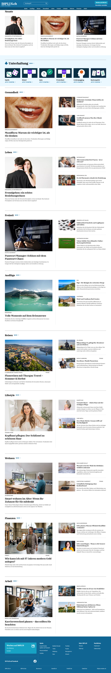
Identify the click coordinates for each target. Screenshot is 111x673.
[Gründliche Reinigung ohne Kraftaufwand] (67, 486)
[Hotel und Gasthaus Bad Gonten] (67, 301)
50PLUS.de (23, 669)
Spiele (41, 643)
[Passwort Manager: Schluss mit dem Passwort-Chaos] (91, 25)
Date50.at (84, 669)
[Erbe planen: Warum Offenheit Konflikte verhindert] (67, 528)
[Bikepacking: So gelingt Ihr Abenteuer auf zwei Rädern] (67, 345)
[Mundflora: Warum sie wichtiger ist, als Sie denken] (55, 25)
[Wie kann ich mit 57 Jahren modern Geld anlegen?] (28, 538)
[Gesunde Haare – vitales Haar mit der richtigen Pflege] (67, 405)
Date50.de (69, 669)
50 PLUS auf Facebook (11, 661)
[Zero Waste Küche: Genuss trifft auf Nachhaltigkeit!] (67, 423)
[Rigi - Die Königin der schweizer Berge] (67, 285)
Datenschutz (97, 648)
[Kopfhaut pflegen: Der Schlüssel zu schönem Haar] (28, 415)
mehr (31, 63)
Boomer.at (38, 669)
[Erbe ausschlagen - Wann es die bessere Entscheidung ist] (67, 546)
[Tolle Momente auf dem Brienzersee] (28, 295)
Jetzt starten (9, 82)
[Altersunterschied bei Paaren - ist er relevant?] (67, 162)
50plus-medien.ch (101, 669)
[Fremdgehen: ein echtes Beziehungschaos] (20, 25)
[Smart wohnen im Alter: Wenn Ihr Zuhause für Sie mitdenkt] (28, 478)
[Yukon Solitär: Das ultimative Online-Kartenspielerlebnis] (67, 243)
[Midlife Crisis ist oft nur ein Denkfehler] (67, 591)
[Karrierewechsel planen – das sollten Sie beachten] (28, 601)
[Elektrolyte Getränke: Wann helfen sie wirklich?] (67, 102)
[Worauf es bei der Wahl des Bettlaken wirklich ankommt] (67, 468)
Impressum (97, 646)
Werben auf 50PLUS (101, 2)
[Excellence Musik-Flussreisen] (67, 363)
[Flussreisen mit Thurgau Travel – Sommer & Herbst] (28, 355)
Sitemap (81, 648)
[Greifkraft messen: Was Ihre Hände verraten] (67, 120)
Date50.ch (54, 669)
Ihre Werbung (10, 648)
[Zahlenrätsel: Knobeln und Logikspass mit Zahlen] (67, 225)
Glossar (81, 646)
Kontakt (9, 651)
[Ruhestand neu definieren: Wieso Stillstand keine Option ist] (67, 607)
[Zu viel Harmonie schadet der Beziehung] (67, 180)
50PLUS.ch (7, 669)
